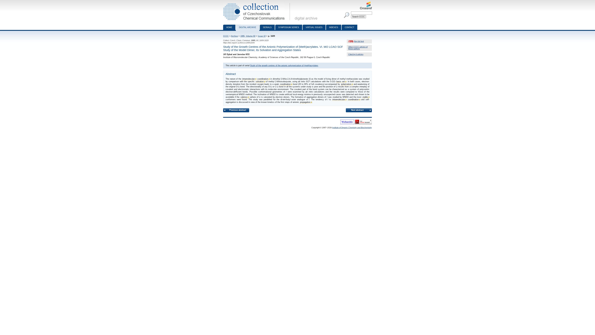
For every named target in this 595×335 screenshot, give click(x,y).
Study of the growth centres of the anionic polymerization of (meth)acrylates (284, 65)
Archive (234, 36)
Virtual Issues (314, 27)
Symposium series (288, 27)
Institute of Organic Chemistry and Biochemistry (352, 128)
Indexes (333, 27)
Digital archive (247, 27)
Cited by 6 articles (355, 54)
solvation (260, 81)
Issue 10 (262, 36)
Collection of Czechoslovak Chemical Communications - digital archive (257, 3)
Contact (349, 27)
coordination (262, 79)
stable (365, 97)
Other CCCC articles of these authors (358, 48)
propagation (305, 102)
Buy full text (359, 41)
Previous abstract (237, 110)
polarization (346, 84)
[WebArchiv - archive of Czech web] (347, 124)
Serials (267, 27)
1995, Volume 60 (247, 36)
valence (243, 97)
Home (229, 27)
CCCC (226, 36)
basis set (340, 81)
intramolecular (248, 79)
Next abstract (357, 110)
